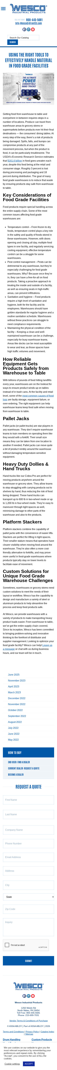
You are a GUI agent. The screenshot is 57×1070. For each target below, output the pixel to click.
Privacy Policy (32, 1031)
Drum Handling (11, 1039)
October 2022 (15, 710)
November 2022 (16, 704)
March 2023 (14, 692)
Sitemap (29, 1034)
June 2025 (13, 674)
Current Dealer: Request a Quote (23, 768)
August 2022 (15, 722)
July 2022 (13, 728)
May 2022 (13, 739)
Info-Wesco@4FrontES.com (28, 23)
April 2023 (13, 686)
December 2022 (16, 698)
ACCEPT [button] (29, 1064)
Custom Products (42, 1039)
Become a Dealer (16, 774)
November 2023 (16, 680)
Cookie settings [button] (12, 1064)
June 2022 (13, 734)
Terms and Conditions (13, 1031)
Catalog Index (47, 1031)
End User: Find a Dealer (19, 762)
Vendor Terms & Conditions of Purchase (28, 1020)
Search (13, 42)
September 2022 (17, 716)
